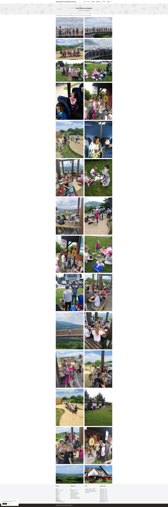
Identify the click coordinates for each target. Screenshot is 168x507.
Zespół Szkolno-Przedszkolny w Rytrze (66, 1)
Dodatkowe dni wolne (74, 490)
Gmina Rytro (87, 492)
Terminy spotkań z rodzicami (75, 498)
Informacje (85, 10)
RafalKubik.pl (70, 505)
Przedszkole (98, 1)
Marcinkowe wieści (73, 494)
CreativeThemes (61, 505)
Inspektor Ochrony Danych (74, 493)
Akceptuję (4, 503)
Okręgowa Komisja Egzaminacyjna (90, 491)
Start (85, 1)
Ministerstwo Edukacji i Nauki (90, 490)
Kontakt (108, 1)
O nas (88, 1)
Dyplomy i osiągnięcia (74, 492)
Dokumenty (72, 491)
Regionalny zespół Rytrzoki (74, 497)
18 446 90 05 (58, 492)
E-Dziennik (93, 1)
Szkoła (103, 1)
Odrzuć (9, 503)
